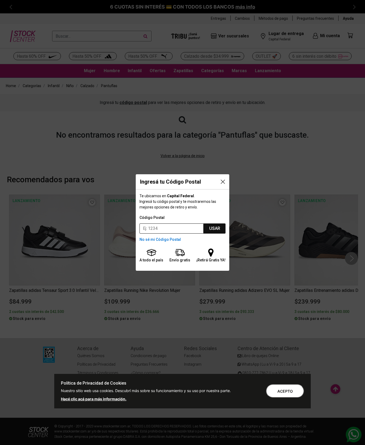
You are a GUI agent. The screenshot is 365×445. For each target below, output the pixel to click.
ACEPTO (285, 391)
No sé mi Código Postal (160, 239)
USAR (214, 228)
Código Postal (152, 217)
